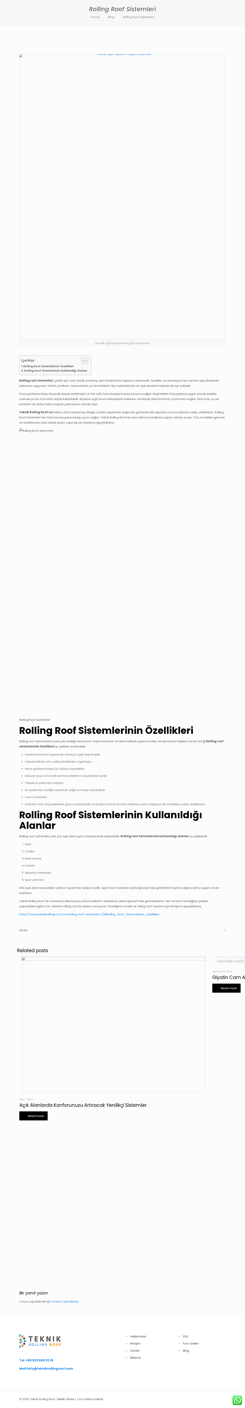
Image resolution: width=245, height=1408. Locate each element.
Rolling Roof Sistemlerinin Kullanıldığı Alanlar (55, 371)
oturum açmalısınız (65, 1301)
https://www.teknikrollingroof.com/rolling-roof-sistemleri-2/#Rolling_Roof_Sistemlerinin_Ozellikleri (89, 914)
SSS (185, 1336)
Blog (111, 17)
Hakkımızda (138, 1336)
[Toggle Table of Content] (83, 361)
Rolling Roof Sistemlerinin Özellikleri (48, 366)
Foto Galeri (190, 1343)
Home (95, 17)
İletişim (135, 1343)
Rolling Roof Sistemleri (138, 17)
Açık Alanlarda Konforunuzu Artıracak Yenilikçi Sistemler (83, 1105)
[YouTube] (207, 1399)
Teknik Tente (65, 1399)
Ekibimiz (135, 1358)
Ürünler (135, 1351)
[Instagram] (212, 1399)
